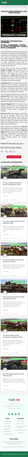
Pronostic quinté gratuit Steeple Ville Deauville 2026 (13, 297)
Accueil (2, 6)
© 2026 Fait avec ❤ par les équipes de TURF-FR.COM (14, 454)
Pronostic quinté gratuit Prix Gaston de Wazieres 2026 (12, 183)
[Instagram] (12, 414)
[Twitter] (15, 414)
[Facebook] (9, 414)
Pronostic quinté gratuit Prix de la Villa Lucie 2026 (13, 260)
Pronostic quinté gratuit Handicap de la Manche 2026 (12, 336)
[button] (25, 2)
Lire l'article (6, 196)
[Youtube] (19, 414)
